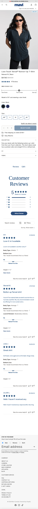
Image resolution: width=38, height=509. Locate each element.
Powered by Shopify (25, 501)
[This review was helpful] (29, 278)
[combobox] (26, 227)
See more (6, 273)
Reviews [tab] (16, 167)
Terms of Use (6, 495)
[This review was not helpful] (32, 278)
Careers (4, 463)
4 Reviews (14, 81)
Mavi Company (6, 467)
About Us (5, 461)
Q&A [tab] (23, 167)
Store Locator (7, 465)
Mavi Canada (15, 501)
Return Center (7, 484)
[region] (19, 197)
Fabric (4, 155)
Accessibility (6, 497)
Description (5, 140)
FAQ (3, 478)
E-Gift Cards (6, 486)
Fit (2, 151)
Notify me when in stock (28, 123)
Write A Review (19, 213)
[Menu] (2, 5)
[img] (2, 81)
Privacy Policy (15, 452)
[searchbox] (11, 223)
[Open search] (6, 5)
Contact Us (6, 480)
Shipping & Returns (8, 482)
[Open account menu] (31, 5)
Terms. (22, 452)
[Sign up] (34, 446)
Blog (3, 471)
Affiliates (5, 469)
